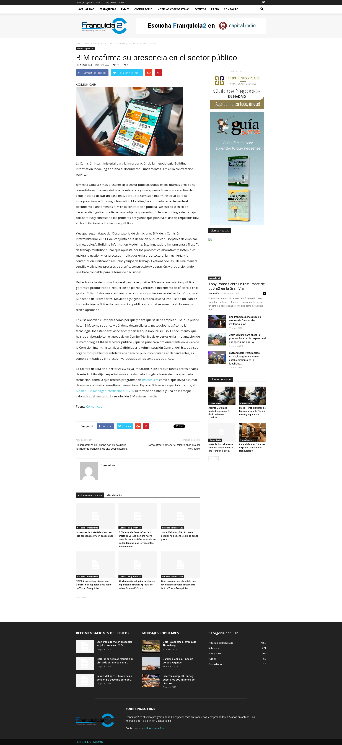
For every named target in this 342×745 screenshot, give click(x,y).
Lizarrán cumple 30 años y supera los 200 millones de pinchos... (179, 680)
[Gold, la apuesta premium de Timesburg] (151, 646)
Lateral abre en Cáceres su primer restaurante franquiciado (252, 447)
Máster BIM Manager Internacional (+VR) (104, 391)
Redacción (213, 293)
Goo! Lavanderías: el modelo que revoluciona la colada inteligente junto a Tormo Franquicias (178, 585)
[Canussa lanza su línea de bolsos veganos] (151, 663)
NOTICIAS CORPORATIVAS (173, 9)
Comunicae (86, 64)
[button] (262, 9)
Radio (215, 9)
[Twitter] (263, 2)
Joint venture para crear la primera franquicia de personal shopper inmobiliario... (247, 338)
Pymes (125, 9)
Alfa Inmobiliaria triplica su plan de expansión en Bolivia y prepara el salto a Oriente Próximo (136, 585)
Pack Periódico (83, 741)
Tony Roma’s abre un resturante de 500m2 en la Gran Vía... (236, 286)
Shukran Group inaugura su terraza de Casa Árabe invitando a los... (245, 320)
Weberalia (98, 741)
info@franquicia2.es (153, 728)
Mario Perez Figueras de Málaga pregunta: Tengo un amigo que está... (252, 411)
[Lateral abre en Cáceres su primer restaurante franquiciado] (252, 432)
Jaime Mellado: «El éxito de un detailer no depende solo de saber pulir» (179, 536)
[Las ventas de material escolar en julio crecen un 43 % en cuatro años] (95, 516)
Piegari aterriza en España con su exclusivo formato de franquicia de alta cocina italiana (102, 446)
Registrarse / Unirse (114, 2)
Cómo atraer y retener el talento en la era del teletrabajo (173, 446)
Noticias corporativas (85, 48)
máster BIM (150, 380)
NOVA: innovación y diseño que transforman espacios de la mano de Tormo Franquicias (94, 585)
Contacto (231, 9)
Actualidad (86, 9)
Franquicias (108, 9)
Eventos (200, 9)
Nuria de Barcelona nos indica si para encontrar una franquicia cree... (221, 447)
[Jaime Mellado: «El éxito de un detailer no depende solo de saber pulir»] (180, 516)
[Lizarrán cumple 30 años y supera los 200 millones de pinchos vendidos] (151, 680)
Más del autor (115, 495)
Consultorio (143, 9)
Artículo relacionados (90, 495)
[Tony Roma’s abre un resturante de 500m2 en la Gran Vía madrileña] (237, 259)
